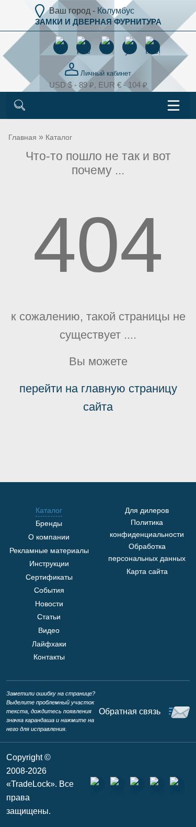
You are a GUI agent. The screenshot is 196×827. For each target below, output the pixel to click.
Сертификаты (49, 577)
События (49, 590)
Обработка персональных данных (147, 552)
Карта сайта (147, 571)
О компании (49, 537)
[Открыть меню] (173, 105)
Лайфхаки (49, 644)
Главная (22, 137)
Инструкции (49, 563)
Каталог (58, 137)
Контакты (49, 657)
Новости (49, 604)
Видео (49, 630)
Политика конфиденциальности (147, 528)
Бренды (49, 523)
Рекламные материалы (49, 550)
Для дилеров (147, 510)
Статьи (49, 617)
